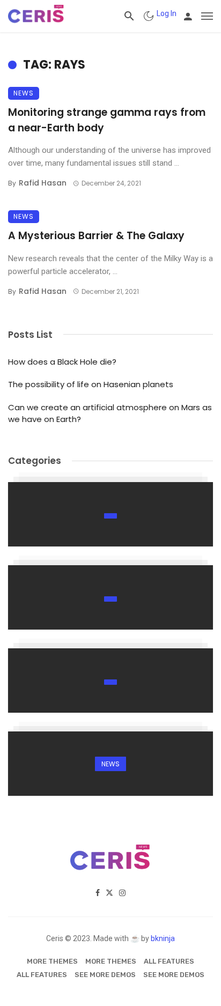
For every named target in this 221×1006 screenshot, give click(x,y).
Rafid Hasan (43, 182)
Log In (166, 13)
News (23, 93)
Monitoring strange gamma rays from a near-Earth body (106, 120)
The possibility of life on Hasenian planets (90, 384)
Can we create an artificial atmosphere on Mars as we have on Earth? (110, 413)
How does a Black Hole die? (62, 361)
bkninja (163, 938)
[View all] (110, 514)
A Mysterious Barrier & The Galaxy (96, 235)
